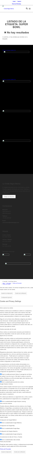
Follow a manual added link (9, 50)
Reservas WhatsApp (16, 3)
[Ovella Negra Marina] (13, 8)
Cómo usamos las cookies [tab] (6, 308)
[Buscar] (26, 8)
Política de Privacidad (5, 449)
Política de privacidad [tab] (5, 441)
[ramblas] (16, 64)
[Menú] (30, 9)
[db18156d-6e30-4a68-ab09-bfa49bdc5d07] (27, 257)
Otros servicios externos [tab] (6, 403)
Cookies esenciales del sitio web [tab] (8, 329)
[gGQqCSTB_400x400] (5, 257)
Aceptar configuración (6, 452)
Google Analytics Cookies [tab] (6, 384)
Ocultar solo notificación (20, 293)
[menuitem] (14, 1)
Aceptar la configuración (7, 293)
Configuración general (6, 297)
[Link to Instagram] (29, 281)
